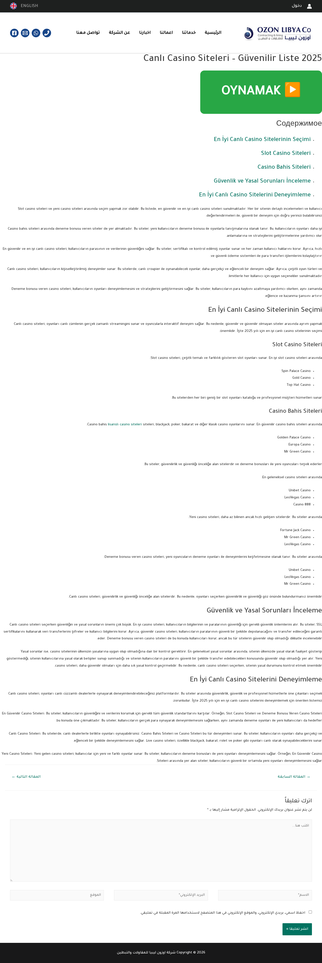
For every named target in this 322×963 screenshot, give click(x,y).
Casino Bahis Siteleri (284, 168)
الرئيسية (213, 33)
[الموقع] (57, 897)
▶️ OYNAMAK (261, 92)
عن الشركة (119, 33)
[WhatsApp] (36, 33)
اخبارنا (145, 33)
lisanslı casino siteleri (125, 425)
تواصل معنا (88, 33)
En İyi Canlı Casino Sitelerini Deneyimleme (255, 195)
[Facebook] (14, 33)
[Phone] (47, 33)
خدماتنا (189, 33)
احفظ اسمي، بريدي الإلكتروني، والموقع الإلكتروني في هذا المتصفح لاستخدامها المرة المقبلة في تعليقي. (222, 913)
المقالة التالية (26, 777)
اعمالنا (166, 33)
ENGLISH (28, 6)
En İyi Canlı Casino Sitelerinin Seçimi (262, 140)
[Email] (25, 33)
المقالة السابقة (294, 777)
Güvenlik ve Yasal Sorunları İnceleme (262, 182)
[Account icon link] (309, 6)
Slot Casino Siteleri (286, 154)
